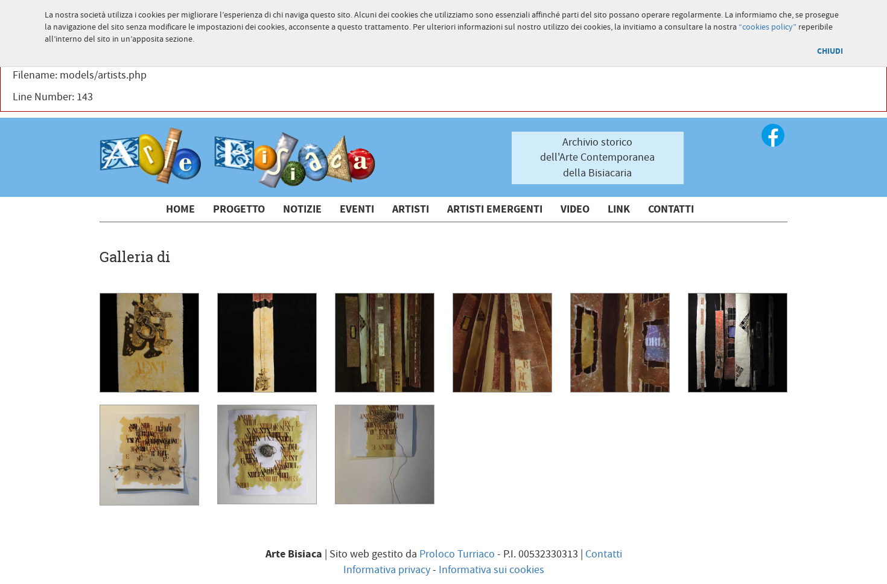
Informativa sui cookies (491, 570)
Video (575, 209)
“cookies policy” (767, 27)
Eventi (357, 209)
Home (180, 209)
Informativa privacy (386, 570)
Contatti (671, 209)
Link (619, 209)
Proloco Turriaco (457, 554)
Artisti (410, 209)
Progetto (239, 209)
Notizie (302, 209)
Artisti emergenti (494, 209)
